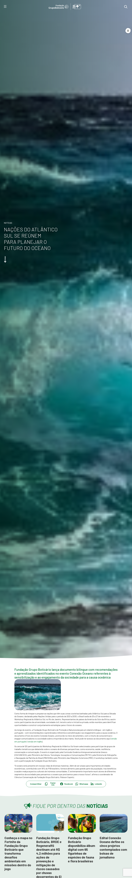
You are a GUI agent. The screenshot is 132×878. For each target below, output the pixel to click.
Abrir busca (125, 6)
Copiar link (53, 784)
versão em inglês (35, 741)
